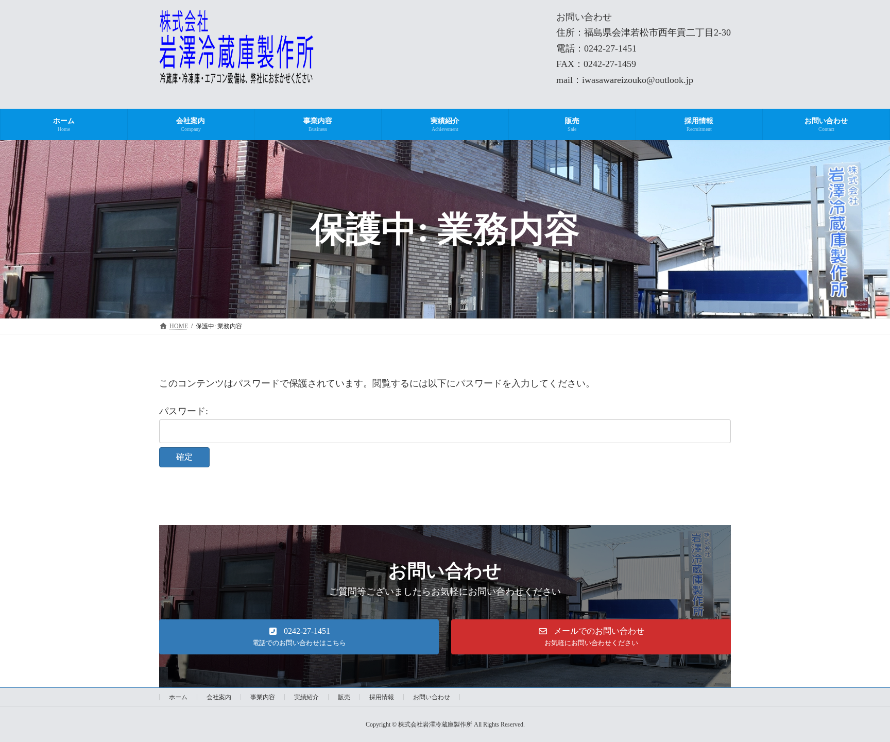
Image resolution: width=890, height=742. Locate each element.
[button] (299, 636)
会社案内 (219, 697)
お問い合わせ (431, 697)
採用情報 (381, 697)
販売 (344, 697)
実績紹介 (306, 697)
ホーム (178, 697)
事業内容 (262, 697)
